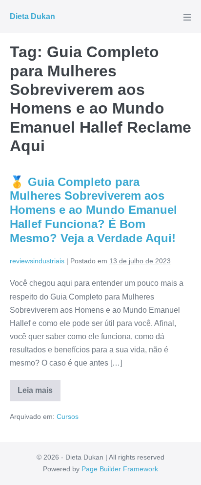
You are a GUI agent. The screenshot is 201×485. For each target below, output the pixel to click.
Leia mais (39, 393)
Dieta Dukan (32, 16)
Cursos (68, 416)
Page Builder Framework (119, 469)
